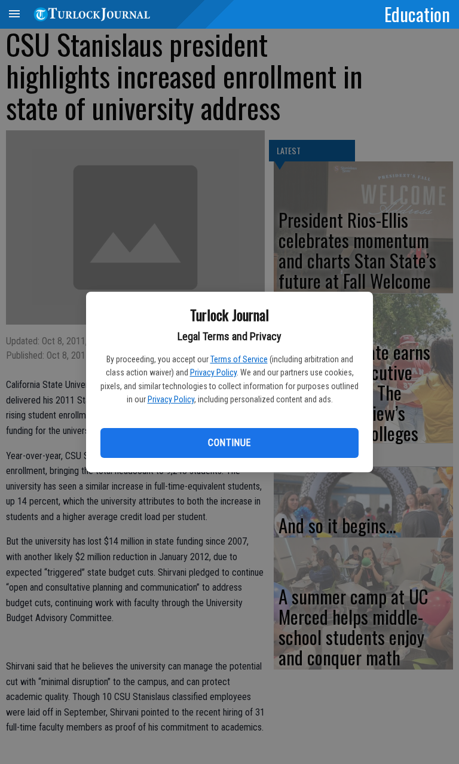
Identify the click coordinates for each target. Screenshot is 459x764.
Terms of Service (239, 359)
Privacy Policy (213, 372)
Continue (229, 442)
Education (417, 13)
